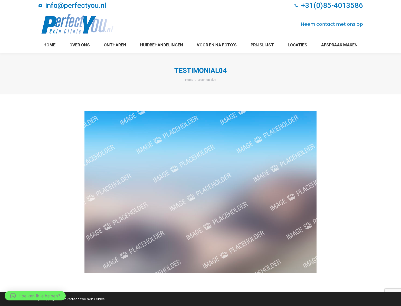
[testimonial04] (200, 192)
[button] (35, 295)
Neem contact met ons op (332, 24)
